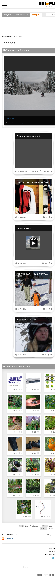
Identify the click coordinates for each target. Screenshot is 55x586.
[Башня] (24, 507)
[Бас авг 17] (15, 423)
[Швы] (15, 486)
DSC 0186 (10, 118)
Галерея (35, 15)
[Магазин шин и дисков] (15, 381)
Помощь (10, 538)
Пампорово (21, 123)
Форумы (7, 15)
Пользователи (21, 15)
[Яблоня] (15, 402)
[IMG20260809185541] (15, 444)
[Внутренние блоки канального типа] (33, 381)
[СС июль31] (33, 486)
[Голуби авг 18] (33, 402)
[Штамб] (33, 423)
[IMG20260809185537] (33, 444)
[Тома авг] (15, 465)
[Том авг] (33, 465)
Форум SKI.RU (7, 535)
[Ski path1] (43, 507)
